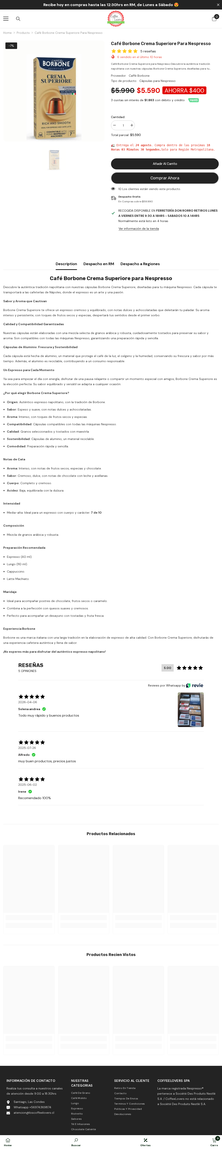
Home (7, 33)
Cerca (218, 4)
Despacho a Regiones (140, 263)
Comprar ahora (164, 177)
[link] (29, 917)
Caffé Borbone (139, 76)
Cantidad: (118, 117)
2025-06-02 (27, 785)
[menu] (5, 18)
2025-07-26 (27, 748)
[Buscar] (18, 18)
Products (23, 33)
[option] (53, 90)
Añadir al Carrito (165, 164)
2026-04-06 (27, 702)
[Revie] (194, 685)
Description (66, 263)
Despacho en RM (98, 263)
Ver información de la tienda (139, 228)
